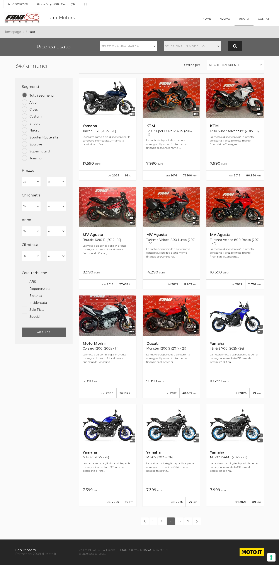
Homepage (12, 32)
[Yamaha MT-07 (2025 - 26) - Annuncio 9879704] (107, 455)
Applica (44, 332)
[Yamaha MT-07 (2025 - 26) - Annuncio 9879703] (171, 455)
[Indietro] (145, 521)
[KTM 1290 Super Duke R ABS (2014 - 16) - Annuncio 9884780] (171, 129)
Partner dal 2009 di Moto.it (35, 554)
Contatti (264, 18)
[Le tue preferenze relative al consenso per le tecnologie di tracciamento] (271, 557)
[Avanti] (197, 521)
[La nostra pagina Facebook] (85, 4)
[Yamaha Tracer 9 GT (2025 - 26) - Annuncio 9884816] (107, 129)
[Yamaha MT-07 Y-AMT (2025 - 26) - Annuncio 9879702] (235, 455)
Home (206, 18)
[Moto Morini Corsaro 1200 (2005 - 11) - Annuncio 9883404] (107, 346)
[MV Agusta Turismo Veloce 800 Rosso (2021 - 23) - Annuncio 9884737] (235, 238)
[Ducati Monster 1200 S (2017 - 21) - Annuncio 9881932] (171, 346)
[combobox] (129, 46)
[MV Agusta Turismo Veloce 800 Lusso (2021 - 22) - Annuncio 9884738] (171, 238)
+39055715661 (19, 4)
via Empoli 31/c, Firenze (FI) (58, 4)
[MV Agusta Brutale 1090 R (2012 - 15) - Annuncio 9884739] (107, 238)
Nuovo (225, 18)
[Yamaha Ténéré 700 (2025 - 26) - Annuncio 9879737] (235, 346)
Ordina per (192, 65)
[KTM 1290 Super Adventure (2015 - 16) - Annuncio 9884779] (235, 129)
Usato (244, 18)
